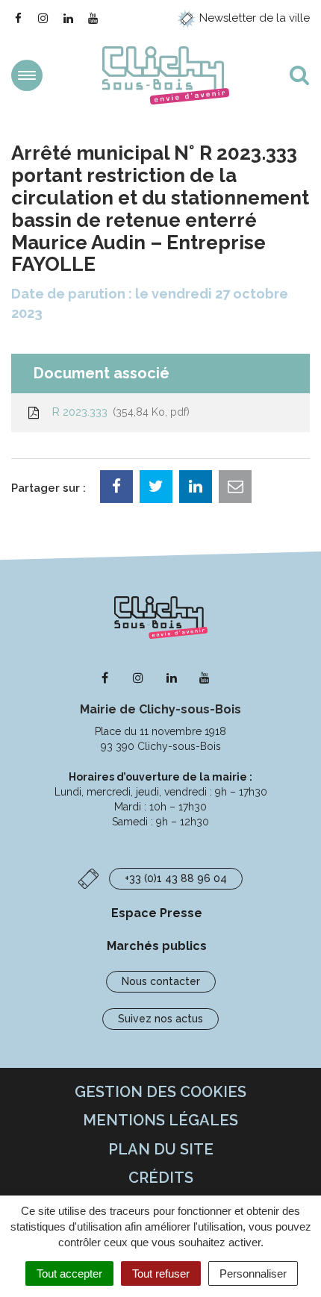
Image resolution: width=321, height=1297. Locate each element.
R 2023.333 (118, 412)
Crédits (160, 1178)
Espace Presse (156, 913)
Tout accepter (69, 1273)
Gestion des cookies (160, 1092)
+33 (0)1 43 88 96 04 (176, 878)
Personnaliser (253, 1273)
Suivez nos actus (160, 1019)
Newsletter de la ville (253, 18)
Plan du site (161, 1149)
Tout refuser (161, 1273)
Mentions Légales (160, 1120)
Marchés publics (157, 946)
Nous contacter (161, 981)
